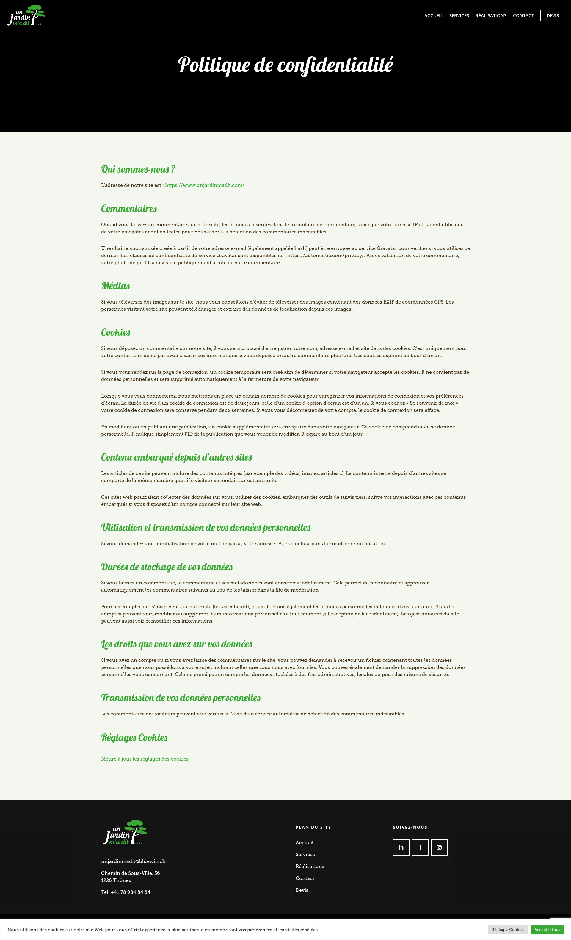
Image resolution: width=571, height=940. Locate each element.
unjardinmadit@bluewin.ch (133, 861)
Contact (523, 15)
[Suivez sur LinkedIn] (401, 847)
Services (459, 15)
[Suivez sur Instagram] (439, 847)
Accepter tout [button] (547, 930)
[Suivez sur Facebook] (420, 847)
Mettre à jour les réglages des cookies (145, 759)
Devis (553, 15)
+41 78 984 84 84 (130, 892)
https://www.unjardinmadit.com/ (204, 185)
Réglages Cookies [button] (508, 930)
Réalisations (491, 15)
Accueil (433, 15)
